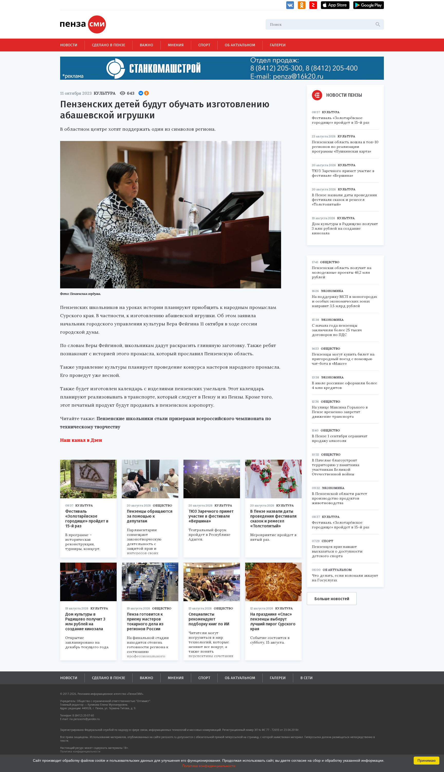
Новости (68, 45)
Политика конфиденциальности (80, 751)
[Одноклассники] (146, 93)
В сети (306, 678)
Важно (146, 45)
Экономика (332, 291)
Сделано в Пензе (108, 45)
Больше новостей (331, 598)
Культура (104, 93)
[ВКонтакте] (140, 93)
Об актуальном (240, 45)
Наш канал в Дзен (81, 440)
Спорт (204, 45)
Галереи (278, 45)
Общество (162, 505)
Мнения (176, 45)
